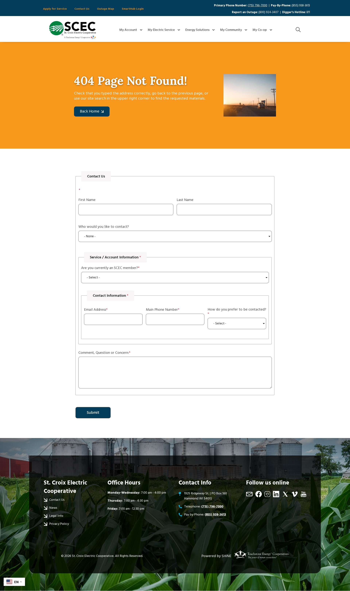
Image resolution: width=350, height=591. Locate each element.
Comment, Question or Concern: (103, 352)
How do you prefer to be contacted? (237, 309)
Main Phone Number (162, 309)
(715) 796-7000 (257, 5)
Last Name (185, 200)
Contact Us (81, 9)
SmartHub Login (133, 9)
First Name (87, 200)
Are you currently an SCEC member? (109, 268)
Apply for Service (55, 9)
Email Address (95, 309)
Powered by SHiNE (216, 556)
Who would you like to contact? (103, 226)
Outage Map (105, 9)
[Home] (72, 30)
